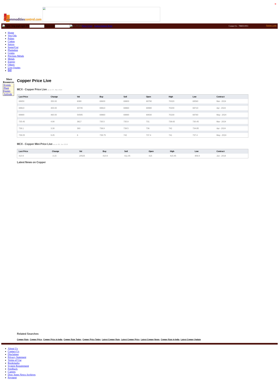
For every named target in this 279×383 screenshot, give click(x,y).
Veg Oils (12, 35)
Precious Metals (16, 56)
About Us (13, 348)
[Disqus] (132, 206)
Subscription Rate (103, 26)
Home (11, 32)
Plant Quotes (6, 89)
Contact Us (13, 351)
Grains (11, 53)
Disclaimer (13, 354)
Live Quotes (14, 67)
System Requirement (18, 366)
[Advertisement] (262, 125)
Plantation (13, 50)
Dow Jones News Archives (22, 374)
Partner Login (271, 25)
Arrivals (8, 94)
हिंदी (10, 70)
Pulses (11, 38)
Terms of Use (14, 360)
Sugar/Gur (13, 47)
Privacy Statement (17, 357)
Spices (11, 44)
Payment (12, 377)
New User (87, 26)
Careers (12, 371)
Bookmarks (14, 363)
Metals (11, 59)
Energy (11, 61)
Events (7, 85)
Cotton (11, 41)
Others (11, 64)
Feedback (13, 368)
